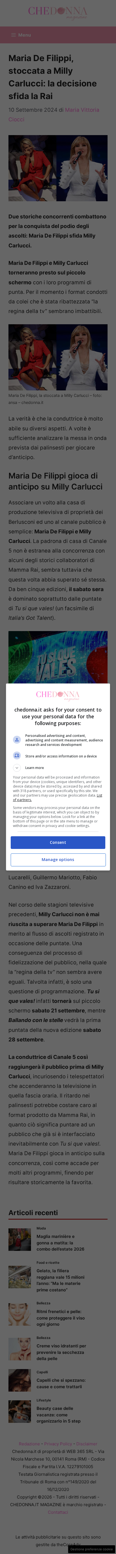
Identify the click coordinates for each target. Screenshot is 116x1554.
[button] (58, 768)
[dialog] (58, 777)
